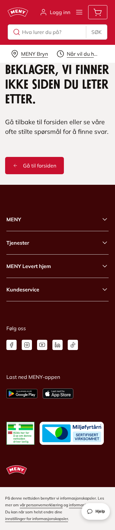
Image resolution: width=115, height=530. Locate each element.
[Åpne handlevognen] (97, 12)
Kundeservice (22, 289)
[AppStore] (57, 393)
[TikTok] (73, 345)
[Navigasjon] (79, 12)
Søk (96, 32)
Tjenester (17, 243)
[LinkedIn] (57, 345)
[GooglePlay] (21, 393)
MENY (13, 219)
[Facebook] (11, 345)
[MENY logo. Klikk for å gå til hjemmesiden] (18, 12)
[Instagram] (27, 345)
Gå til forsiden (39, 165)
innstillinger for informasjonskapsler (36, 518)
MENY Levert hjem (28, 266)
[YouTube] (42, 345)
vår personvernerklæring (41, 504)
